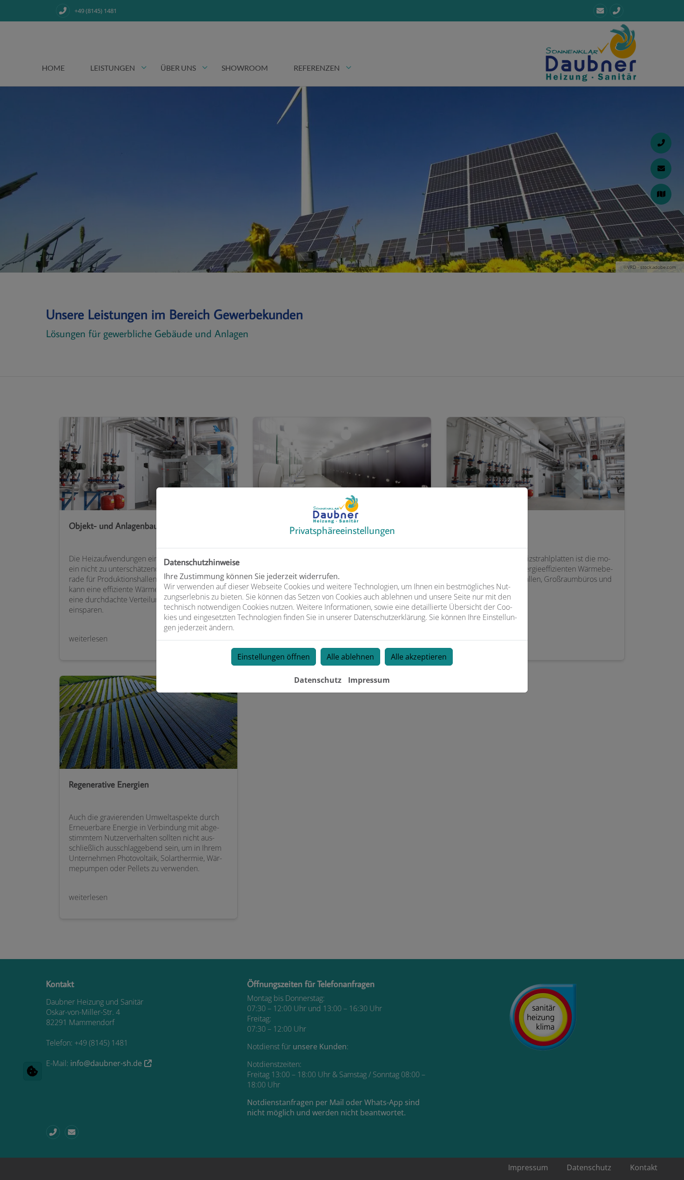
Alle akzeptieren (419, 657)
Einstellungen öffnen (273, 657)
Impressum (369, 680)
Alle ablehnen (350, 657)
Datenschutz (318, 680)
